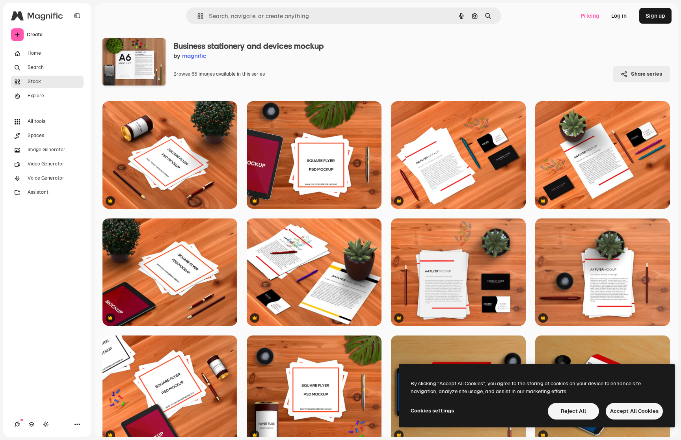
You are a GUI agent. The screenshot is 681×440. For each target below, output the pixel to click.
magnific (194, 55)
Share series (646, 74)
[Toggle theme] (45, 424)
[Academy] (31, 424)
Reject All (573, 411)
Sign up (655, 15)
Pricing (590, 15)
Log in (619, 15)
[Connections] (17, 424)
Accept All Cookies (634, 411)
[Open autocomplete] (197, 16)
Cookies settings (432, 410)
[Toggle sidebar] (77, 15)
